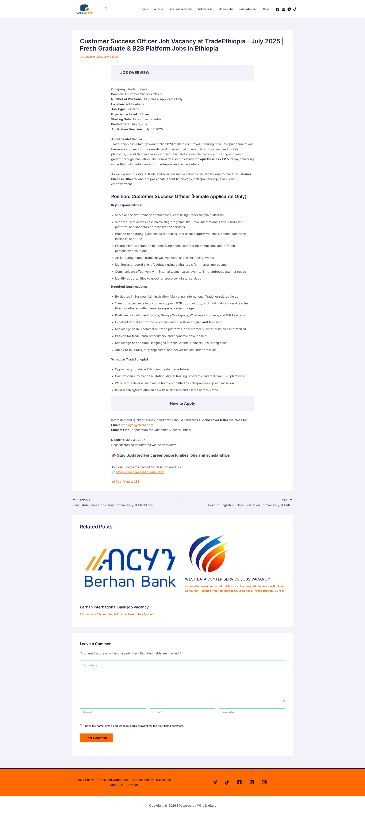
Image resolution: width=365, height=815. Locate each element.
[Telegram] (289, 9)
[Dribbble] (295, 9)
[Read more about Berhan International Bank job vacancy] (130, 567)
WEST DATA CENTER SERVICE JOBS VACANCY (227, 579)
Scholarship (205, 9)
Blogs (266, 9)
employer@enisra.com (137, 425)
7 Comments (88, 614)
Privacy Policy (84, 780)
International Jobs (180, 9)
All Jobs (158, 9)
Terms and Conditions (113, 780)
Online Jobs (226, 9)
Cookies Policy (142, 780)
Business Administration (256, 586)
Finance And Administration (219, 590)
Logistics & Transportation (255, 590)
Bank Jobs (134, 614)
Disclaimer (163, 780)
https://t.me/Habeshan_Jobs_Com (140, 472)
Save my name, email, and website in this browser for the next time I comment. (134, 725)
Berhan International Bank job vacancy (114, 607)
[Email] (264, 782)
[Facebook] (277, 9)
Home (144, 9)
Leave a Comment (196, 586)
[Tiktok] (227, 782)
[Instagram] (283, 9)
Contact (132, 785)
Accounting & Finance (112, 614)
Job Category (247, 9)
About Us (116, 785)
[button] (106, 8)
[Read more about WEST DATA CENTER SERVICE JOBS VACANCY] (207, 553)
